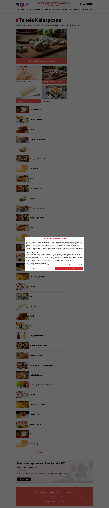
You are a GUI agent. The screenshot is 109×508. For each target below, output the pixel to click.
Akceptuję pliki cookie (69, 268)
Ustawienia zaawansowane (40, 268)
